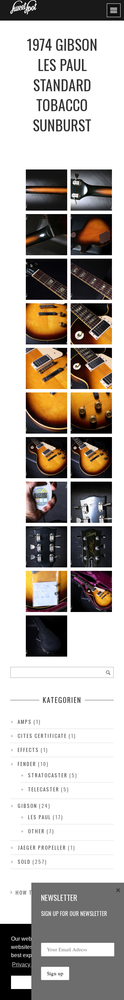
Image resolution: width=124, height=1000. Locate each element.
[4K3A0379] (91, 457)
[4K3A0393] (46, 190)
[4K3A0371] (46, 636)
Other (36, 831)
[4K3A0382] (91, 413)
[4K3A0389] (46, 279)
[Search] (108, 672)
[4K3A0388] (91, 279)
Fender (27, 763)
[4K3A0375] (91, 546)
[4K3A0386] (91, 323)
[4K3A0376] (46, 546)
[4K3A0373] (91, 591)
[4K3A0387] (46, 323)
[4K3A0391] (46, 234)
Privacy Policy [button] (29, 964)
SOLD (24, 861)
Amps (25, 721)
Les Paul (39, 817)
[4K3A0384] (91, 368)
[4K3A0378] (46, 502)
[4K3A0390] (91, 234)
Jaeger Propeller (42, 847)
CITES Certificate (42, 735)
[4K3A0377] (91, 502)
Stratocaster (48, 775)
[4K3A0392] (91, 190)
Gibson (27, 805)
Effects (28, 749)
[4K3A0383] (46, 413)
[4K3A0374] (46, 591)
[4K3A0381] (46, 457)
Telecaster (43, 789)
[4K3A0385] (46, 368)
